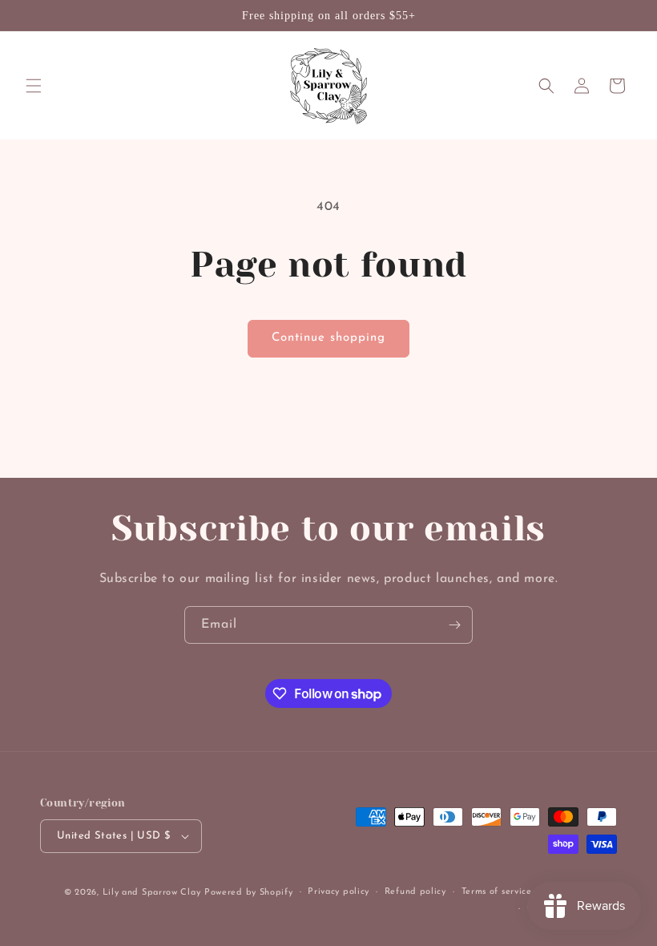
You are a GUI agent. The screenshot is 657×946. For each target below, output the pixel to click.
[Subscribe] (454, 625)
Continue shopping (328, 338)
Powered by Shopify (248, 892)
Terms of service (497, 891)
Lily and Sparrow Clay (152, 892)
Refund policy (415, 891)
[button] (33, 85)
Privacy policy (338, 891)
